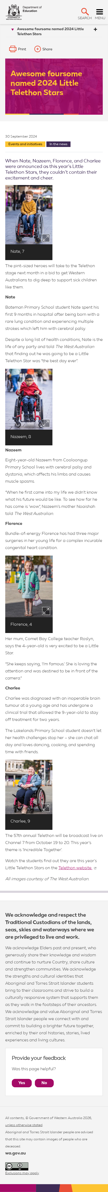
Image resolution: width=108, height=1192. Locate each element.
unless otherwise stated (23, 1125)
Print (22, 49)
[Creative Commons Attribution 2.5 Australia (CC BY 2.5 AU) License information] (16, 1166)
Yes (21, 1083)
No (44, 1083)
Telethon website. (75, 868)
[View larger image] (46, 238)
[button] (85, 12)
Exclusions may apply (22, 1173)
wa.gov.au (15, 1153)
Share (47, 49)
